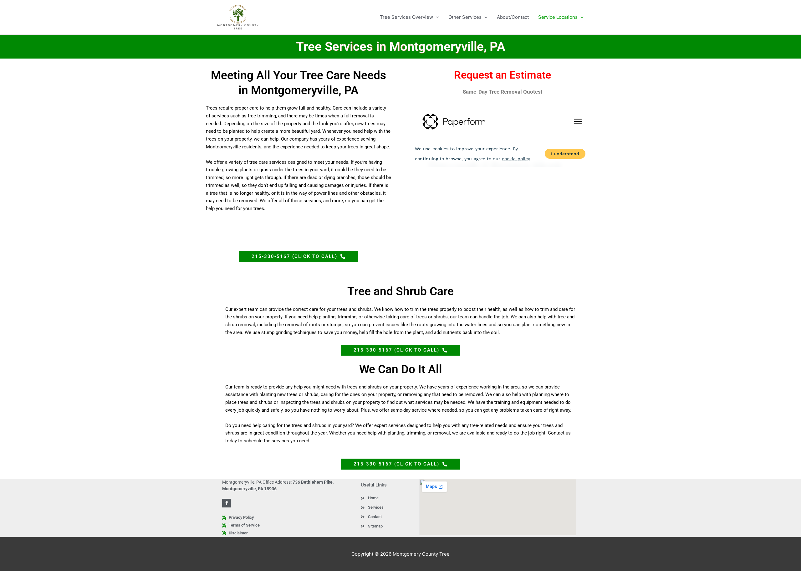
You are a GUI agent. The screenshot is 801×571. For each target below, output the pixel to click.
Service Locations (558, 17)
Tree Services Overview (406, 17)
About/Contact (513, 17)
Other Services (465, 17)
